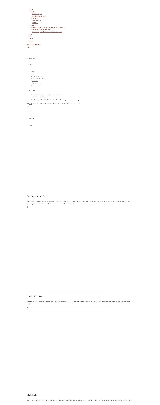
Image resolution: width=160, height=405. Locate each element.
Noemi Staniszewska (33, 45)
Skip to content (30, 58)
